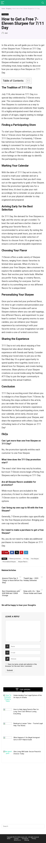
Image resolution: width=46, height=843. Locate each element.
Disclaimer (25, 838)
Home (3, 8)
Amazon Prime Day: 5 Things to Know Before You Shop (12, 580)
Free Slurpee (35, 558)
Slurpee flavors (22, 561)
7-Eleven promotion (15, 558)
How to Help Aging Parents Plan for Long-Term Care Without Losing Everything (26, 711)
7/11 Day (25, 558)
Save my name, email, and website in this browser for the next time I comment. (21, 665)
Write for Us (17, 840)
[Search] (42, 3)
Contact (16, 838)
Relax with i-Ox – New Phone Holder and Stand (32, 592)
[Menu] (2, 3)
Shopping (8, 8)
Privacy (34, 838)
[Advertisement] (23, 797)
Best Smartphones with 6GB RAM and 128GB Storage (11, 593)
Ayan (6, 33)
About (8, 838)
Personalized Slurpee (9, 561)
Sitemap (26, 840)
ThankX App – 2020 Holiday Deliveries (30, 579)
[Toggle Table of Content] (27, 81)
